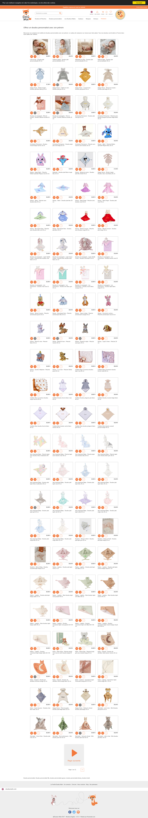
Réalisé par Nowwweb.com (88, 816)
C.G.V (77, 816)
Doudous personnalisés (55, 18)
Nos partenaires (93, 784)
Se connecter (67, 784)
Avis (106, 14)
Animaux (95, 18)
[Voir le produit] (31, 56)
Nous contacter (81, 784)
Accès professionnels (141, 7)
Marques (88, 18)
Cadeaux (80, 18)
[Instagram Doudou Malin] (78, 812)
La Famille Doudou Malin (57, 784)
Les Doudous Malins (70, 18)
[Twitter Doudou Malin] (74, 812)
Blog (87, 784)
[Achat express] (35, 56)
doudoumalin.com (10, 789)
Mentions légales (70, 816)
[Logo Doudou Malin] (28, 15)
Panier (102, 14)
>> (82, 769)
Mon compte (97, 14)
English (91, 14)
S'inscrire (74, 784)
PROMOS (103, 18)
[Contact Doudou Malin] (120, 15)
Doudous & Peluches (40, 18)
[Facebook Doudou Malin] (70, 812)
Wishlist (111, 14)
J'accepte (139, 3)
